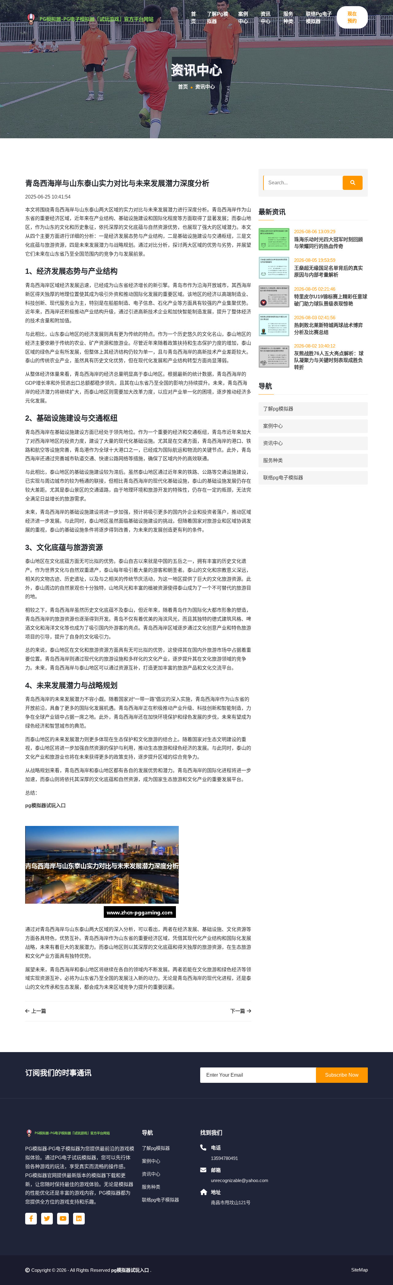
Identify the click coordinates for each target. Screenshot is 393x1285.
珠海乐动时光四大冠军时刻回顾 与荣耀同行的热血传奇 (328, 243)
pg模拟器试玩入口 (130, 1270)
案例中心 (243, 17)
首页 (193, 17)
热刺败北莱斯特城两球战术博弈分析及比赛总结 (328, 329)
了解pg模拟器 (217, 17)
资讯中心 (265, 17)
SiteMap (359, 1269)
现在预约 (352, 17)
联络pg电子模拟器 (319, 17)
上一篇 (38, 1011)
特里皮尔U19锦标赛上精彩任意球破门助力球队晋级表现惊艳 (330, 300)
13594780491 (224, 1158)
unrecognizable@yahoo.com (239, 1180)
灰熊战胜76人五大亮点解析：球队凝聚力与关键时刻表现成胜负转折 (329, 360)
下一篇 (238, 1011)
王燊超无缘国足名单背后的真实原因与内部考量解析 (328, 271)
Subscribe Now (342, 1075)
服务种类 (288, 17)
